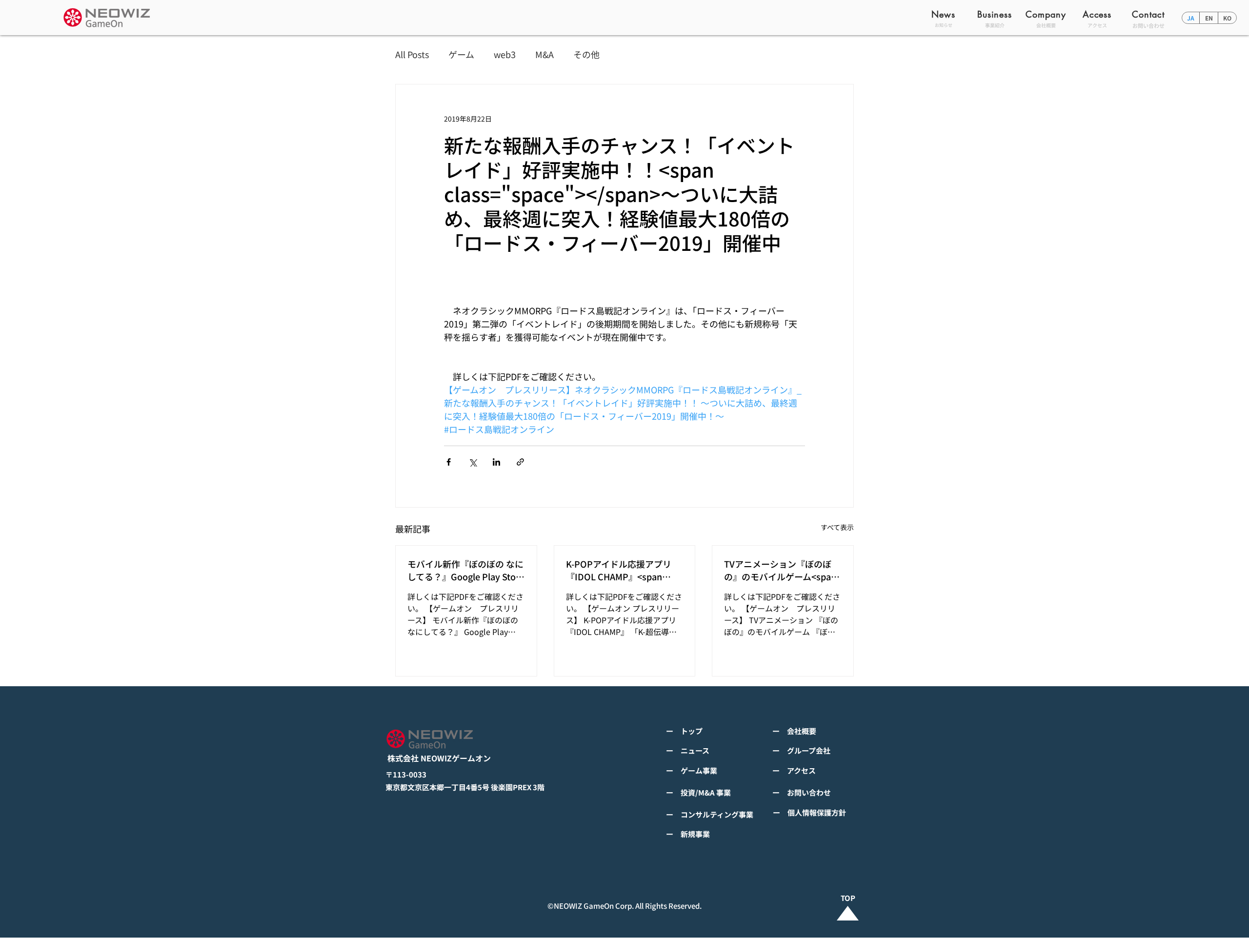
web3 (505, 54)
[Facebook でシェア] (448, 462)
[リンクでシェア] (520, 462)
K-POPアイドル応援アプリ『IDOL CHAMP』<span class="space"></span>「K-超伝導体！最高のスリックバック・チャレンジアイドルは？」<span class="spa (623, 570)
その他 (586, 54)
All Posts (412, 54)
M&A (544, 54)
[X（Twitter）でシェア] (472, 462)
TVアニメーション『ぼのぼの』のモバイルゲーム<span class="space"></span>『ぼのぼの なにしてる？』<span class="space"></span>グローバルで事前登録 (781, 570)
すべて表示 (837, 527)
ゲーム (461, 54)
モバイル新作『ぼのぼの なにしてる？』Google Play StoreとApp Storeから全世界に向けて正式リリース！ (465, 570)
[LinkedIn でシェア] (496, 462)
